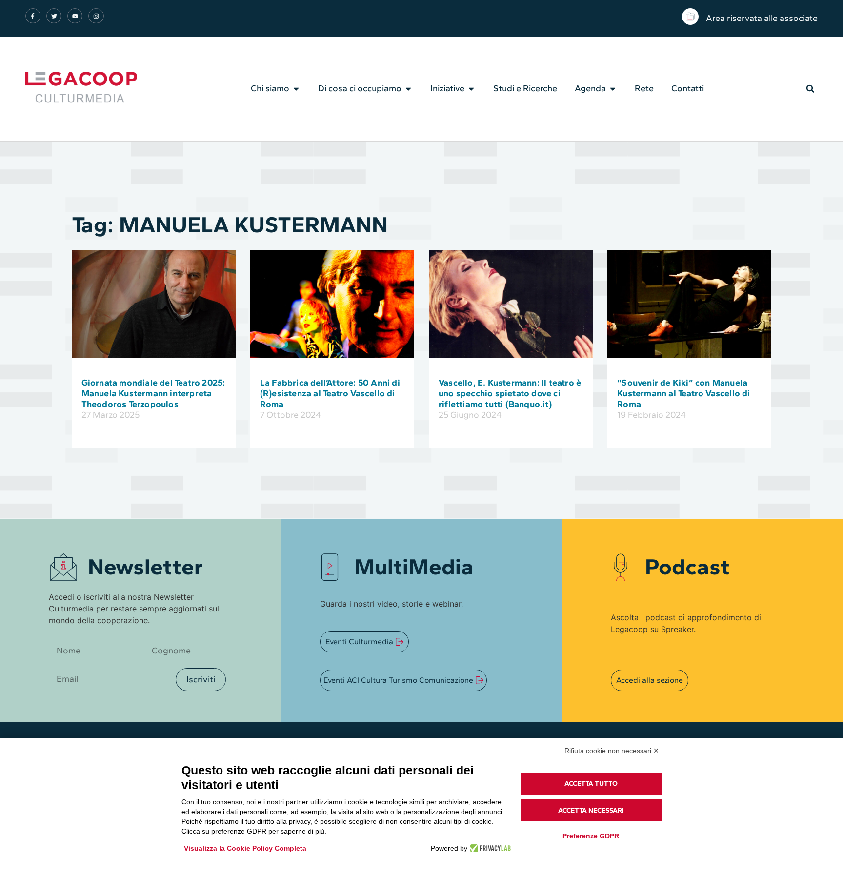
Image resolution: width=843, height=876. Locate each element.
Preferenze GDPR (590, 836)
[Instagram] (95, 15)
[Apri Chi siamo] (296, 88)
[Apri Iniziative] (471, 88)
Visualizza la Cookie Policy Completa (245, 848)
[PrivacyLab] (489, 848)
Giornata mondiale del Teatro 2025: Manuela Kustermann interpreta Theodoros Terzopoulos (153, 393)
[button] (810, 88)
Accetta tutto (591, 783)
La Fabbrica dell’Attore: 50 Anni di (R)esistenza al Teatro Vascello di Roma (330, 393)
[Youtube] (74, 15)
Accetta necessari (591, 810)
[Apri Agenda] (612, 88)
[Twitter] (53, 15)
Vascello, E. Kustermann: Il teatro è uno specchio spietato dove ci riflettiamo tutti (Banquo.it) (510, 393)
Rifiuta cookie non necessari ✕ (611, 750)
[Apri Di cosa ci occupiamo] (408, 88)
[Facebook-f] (32, 15)
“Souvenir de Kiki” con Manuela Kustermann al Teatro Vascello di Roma (683, 393)
